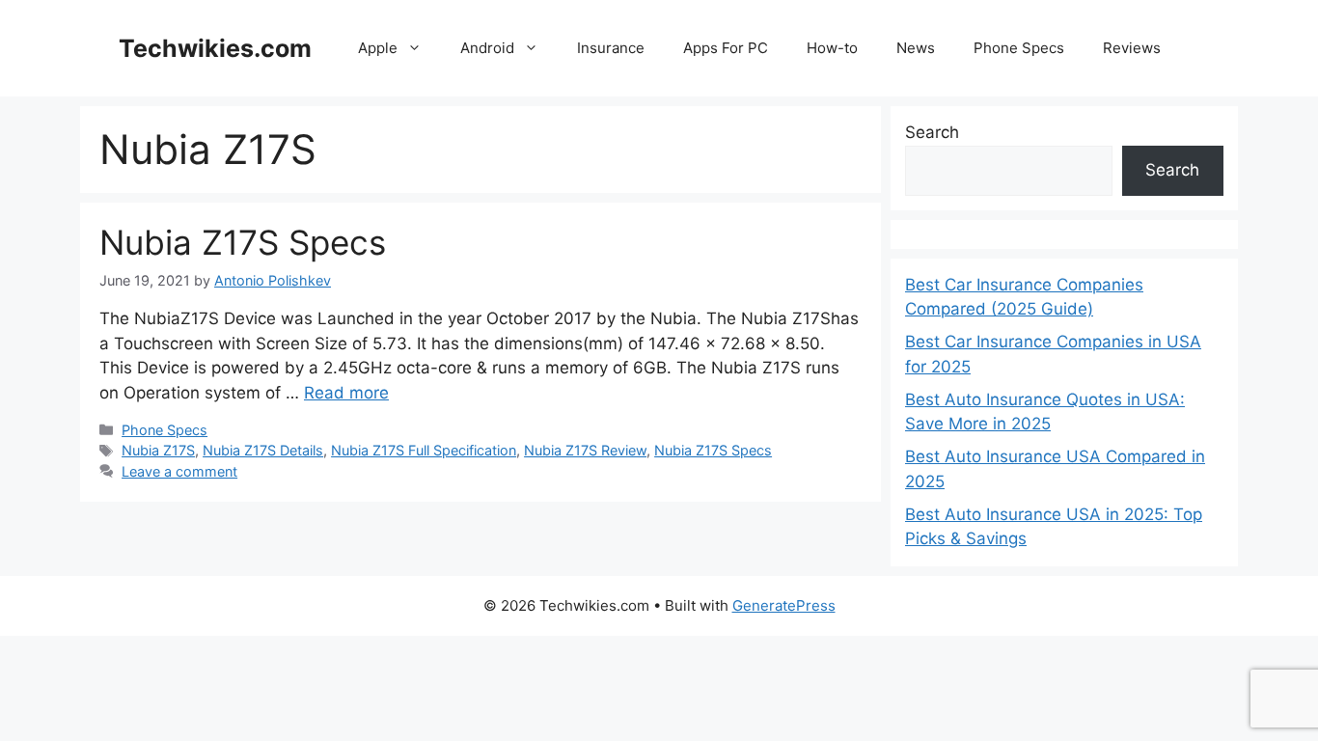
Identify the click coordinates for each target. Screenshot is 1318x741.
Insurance (611, 48)
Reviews (1132, 48)
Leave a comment (179, 471)
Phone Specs (1019, 48)
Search (932, 132)
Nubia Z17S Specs (242, 242)
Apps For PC (725, 48)
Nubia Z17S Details (263, 450)
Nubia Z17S (158, 450)
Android (487, 48)
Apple (378, 48)
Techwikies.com (215, 48)
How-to (832, 48)
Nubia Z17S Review (585, 450)
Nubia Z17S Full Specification (423, 450)
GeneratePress (784, 605)
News (915, 48)
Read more (346, 392)
